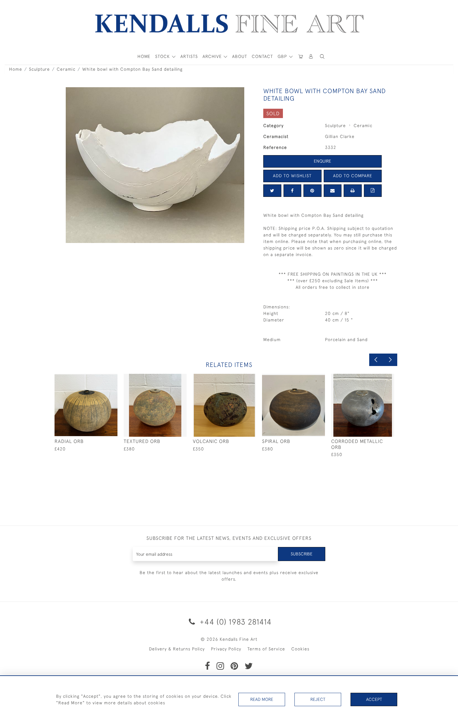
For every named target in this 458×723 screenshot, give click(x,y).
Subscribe (301, 553)
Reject (317, 699)
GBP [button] (283, 56)
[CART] (301, 56)
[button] (322, 56)
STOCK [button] (163, 56)
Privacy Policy (226, 648)
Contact (262, 56)
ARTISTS (189, 56)
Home (15, 69)
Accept (374, 699)
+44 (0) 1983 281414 (235, 621)
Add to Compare (352, 175)
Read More (261, 699)
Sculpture (39, 69)
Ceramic (66, 69)
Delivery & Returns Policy (177, 648)
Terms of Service (266, 648)
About (239, 56)
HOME (143, 56)
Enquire (322, 161)
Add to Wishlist (292, 175)
